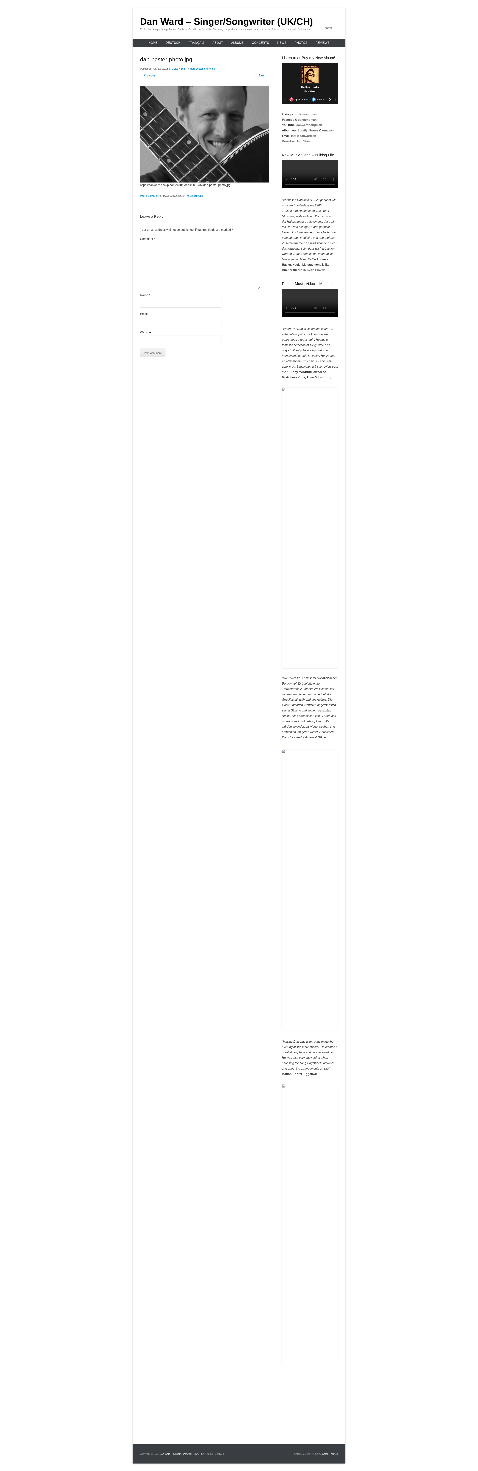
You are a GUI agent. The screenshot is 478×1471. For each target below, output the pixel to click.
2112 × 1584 (179, 68)
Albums (237, 42)
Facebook (319, 18)
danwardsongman (309, 125)
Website (145, 332)
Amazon (328, 130)
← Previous (148, 75)
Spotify (302, 130)
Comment (147, 238)
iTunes (313, 130)
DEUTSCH (173, 42)
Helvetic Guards (314, 270)
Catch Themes (330, 1453)
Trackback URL (194, 195)
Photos (301, 42)
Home (152, 42)
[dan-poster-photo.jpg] (204, 134)
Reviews (323, 42)
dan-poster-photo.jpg (202, 68)
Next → (264, 75)
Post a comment (149, 195)
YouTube (327, 18)
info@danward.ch (303, 135)
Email (335, 18)
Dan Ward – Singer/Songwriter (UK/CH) (226, 21)
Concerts (260, 42)
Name (145, 295)
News (281, 42)
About (217, 42)
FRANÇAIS (196, 42)
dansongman (307, 114)
